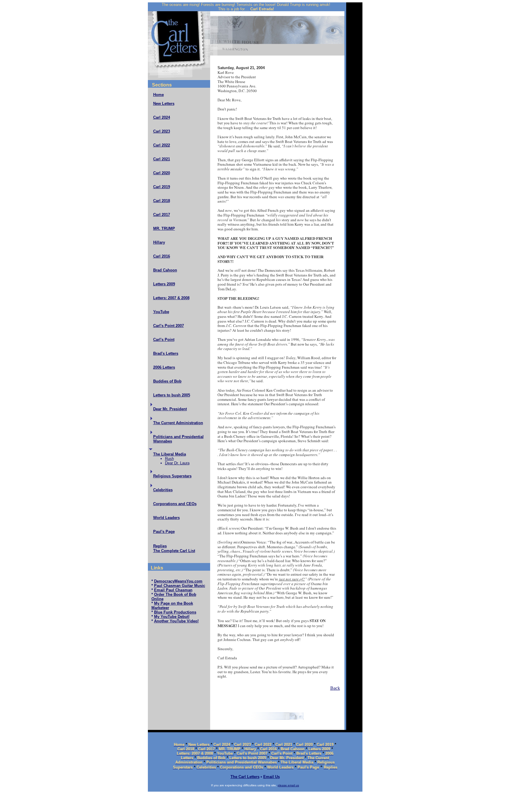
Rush (169, 458)
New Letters (163, 103)
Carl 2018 (161, 200)
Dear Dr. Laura (177, 463)
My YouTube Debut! (171, 616)
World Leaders (166, 517)
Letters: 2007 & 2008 (171, 298)
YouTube (161, 312)
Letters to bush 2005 (171, 395)
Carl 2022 (161, 145)
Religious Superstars (172, 476)
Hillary (159, 242)
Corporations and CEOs (175, 504)
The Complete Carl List (174, 551)
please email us (288, 785)
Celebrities (163, 490)
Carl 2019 (161, 187)
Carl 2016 (161, 256)
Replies (160, 546)
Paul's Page (164, 531)
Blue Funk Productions (175, 612)
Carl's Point (163, 339)
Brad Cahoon (165, 270)
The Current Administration (178, 423)
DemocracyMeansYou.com (178, 581)
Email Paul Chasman (173, 590)
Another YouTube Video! (176, 621)
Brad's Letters (165, 353)
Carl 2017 (161, 214)
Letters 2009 (164, 284)
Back (335, 688)
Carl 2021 (161, 159)
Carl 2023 (161, 131)
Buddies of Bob (167, 381)
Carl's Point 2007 (168, 325)
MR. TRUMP (164, 228)
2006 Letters (164, 367)
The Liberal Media (169, 454)
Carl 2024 (161, 117)
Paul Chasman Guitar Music (179, 585)
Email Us (271, 777)
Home (158, 94)
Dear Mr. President (170, 409)
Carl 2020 (161, 173)
